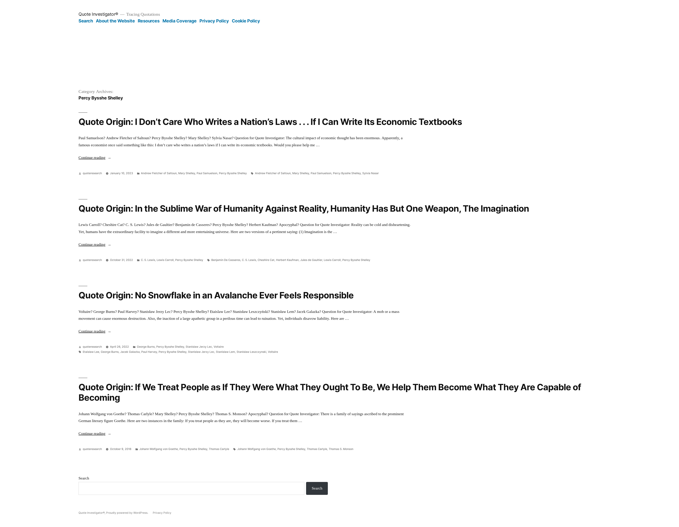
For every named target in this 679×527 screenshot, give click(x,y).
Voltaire (219, 346)
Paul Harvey (149, 352)
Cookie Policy (246, 20)
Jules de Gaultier (311, 260)
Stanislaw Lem (225, 352)
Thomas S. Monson (341, 449)
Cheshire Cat (266, 260)
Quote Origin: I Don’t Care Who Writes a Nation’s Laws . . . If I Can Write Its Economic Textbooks (270, 121)
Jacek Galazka (130, 352)
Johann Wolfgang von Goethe (158, 449)
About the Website (115, 20)
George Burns (146, 346)
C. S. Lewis (148, 260)
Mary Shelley (186, 173)
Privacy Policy (214, 20)
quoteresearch (92, 173)
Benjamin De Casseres (225, 260)
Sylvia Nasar (370, 173)
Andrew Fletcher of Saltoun (159, 173)
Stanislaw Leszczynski (251, 352)
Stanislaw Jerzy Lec (199, 346)
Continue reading (95, 157)
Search (86, 20)
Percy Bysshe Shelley (233, 173)
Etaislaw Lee (91, 352)
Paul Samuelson (207, 173)
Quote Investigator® (98, 14)
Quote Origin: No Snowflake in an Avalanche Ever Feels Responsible (216, 295)
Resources (149, 20)
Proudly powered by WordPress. (127, 512)
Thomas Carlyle (219, 449)
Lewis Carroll (165, 260)
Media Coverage (180, 20)
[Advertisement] (339, 50)
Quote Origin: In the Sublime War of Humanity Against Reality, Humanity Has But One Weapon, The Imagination (304, 208)
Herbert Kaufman (287, 260)
